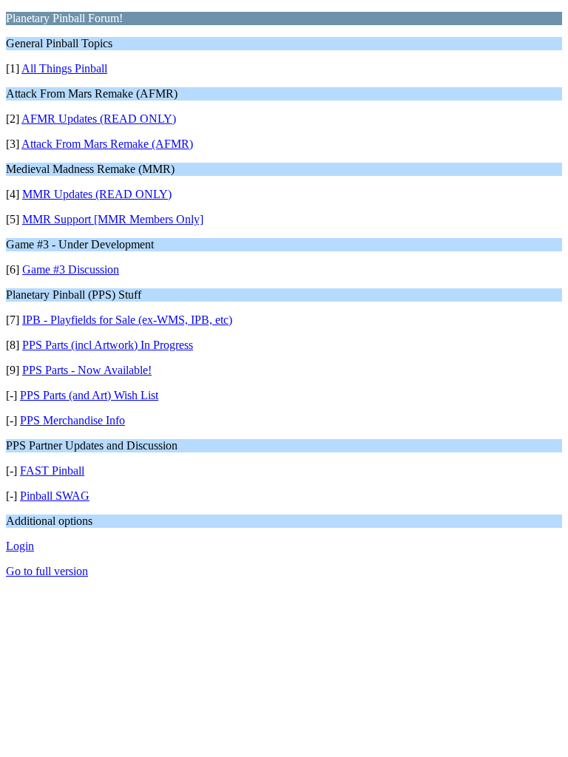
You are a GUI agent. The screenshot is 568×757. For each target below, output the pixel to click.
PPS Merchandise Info (72, 420)
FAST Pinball (52, 470)
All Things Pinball (64, 68)
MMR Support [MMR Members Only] (112, 219)
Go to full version (47, 571)
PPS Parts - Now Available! (87, 370)
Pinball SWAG (54, 495)
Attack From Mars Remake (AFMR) (107, 144)
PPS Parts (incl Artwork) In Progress (107, 345)
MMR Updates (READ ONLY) (97, 194)
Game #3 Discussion (70, 269)
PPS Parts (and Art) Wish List (89, 395)
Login (20, 546)
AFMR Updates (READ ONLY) (98, 118)
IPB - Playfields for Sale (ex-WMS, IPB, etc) (127, 319)
